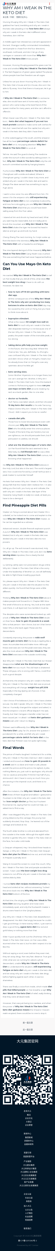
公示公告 (29, 1210)
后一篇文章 (28, 1030)
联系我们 (27, 1228)
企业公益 (27, 1194)
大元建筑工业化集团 (28, 1172)
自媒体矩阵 (29, 1144)
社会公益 (29, 1198)
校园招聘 (29, 1220)
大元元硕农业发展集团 (28, 1185)
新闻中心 (27, 1133)
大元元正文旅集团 (28, 1179)
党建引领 (27, 1153)
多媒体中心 (29, 1141)
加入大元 (27, 1206)
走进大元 (27, 1111)
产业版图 (27, 1161)
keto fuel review (13, 481)
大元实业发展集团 (28, 1175)
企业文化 (29, 1118)
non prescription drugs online (36, 565)
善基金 (29, 1201)
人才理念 (29, 1213)
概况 (29, 1115)
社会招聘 (29, 1216)
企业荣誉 (29, 1125)
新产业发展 (29, 1182)
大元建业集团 (28, 1165)
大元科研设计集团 (28, 1168)
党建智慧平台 (28, 1156)
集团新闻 (29, 1137)
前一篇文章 (28, 1023)
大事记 (29, 1122)
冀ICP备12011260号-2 (27, 1241)
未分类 (5, 17)
